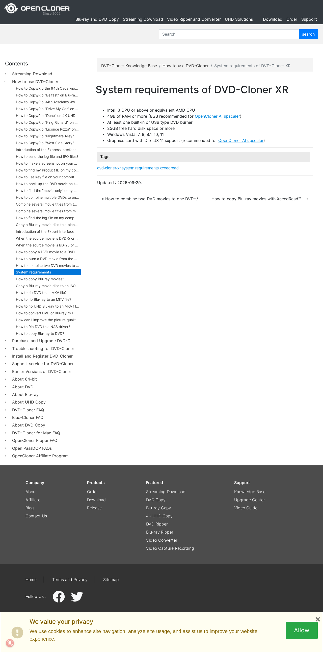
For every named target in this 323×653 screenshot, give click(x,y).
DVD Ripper (157, 523)
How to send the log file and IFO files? (47, 156)
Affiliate (32, 499)
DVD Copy (156, 499)
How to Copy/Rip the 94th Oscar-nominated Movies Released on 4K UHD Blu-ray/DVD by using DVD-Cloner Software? (48, 88)
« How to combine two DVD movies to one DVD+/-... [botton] (152, 198)
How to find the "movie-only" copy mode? (48, 190)
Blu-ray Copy (158, 507)
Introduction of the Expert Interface (45, 231)
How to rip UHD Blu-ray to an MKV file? (48, 306)
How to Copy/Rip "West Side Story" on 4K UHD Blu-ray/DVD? (48, 143)
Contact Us (36, 515)
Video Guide (245, 507)
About (31, 491)
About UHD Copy (29, 402)
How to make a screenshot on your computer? (48, 163)
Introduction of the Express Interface (46, 149)
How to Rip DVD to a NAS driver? (43, 326)
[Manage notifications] (10, 643)
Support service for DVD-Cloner (43, 363)
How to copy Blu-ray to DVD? (40, 333)
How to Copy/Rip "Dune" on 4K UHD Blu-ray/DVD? (48, 115)
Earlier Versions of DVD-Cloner (41, 371)
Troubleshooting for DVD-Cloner (43, 348)
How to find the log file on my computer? (48, 218)
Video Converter (161, 540)
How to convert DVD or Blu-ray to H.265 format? (48, 313)
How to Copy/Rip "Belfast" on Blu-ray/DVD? (48, 95)
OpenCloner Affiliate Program (40, 455)
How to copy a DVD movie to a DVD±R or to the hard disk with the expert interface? (48, 252)
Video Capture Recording (170, 548)
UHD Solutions (239, 19)
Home (31, 579)
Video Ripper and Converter (194, 19)
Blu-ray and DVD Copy (97, 19)
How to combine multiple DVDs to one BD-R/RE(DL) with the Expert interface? (48, 197)
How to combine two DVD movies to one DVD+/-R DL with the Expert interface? (48, 265)
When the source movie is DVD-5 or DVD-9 (48, 238)
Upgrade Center (249, 499)
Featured (154, 482)
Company (34, 482)
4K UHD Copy (159, 515)
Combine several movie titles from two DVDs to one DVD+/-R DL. (48, 204)
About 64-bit (24, 379)
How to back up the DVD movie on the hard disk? (48, 184)
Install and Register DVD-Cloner (42, 356)
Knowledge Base (249, 491)
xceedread (169, 168)
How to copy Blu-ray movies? (40, 279)
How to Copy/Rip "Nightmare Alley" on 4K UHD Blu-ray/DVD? (48, 136)
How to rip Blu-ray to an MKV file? (43, 299)
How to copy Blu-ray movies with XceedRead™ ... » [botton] (260, 198)
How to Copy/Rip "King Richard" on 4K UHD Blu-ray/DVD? (48, 122)
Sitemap (111, 579)
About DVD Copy (28, 425)
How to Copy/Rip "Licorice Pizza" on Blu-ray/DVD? (48, 129)
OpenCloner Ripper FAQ (34, 440)
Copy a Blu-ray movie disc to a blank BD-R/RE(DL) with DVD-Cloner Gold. (48, 224)
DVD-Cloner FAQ (28, 409)
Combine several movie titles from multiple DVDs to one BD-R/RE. (48, 211)
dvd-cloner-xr (109, 168)
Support (309, 19)
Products (96, 482)
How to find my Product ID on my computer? (48, 170)
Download (272, 19)
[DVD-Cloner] (37, 9)
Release (94, 507)
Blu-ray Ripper (159, 532)
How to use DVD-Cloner (35, 81)
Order (291, 19)
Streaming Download (143, 19)
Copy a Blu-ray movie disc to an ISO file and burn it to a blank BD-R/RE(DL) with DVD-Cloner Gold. (48, 286)
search (308, 34)
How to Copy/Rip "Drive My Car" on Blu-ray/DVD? (48, 109)
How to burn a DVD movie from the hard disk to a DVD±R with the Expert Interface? (48, 259)
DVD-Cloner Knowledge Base (129, 65)
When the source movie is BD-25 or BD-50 (48, 245)
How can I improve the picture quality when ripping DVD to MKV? (48, 320)
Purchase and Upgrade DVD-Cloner (46, 340)
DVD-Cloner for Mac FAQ (36, 432)
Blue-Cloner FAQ (27, 417)
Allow (301, 630)
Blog (29, 507)
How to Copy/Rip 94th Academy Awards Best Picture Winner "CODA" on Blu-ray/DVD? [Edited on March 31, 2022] (48, 102)
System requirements (33, 272)
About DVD (23, 386)
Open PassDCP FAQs (32, 448)
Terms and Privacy (70, 579)
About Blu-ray (25, 394)
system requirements (140, 168)
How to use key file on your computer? (47, 177)
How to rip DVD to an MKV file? (41, 292)
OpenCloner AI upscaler (217, 116)
